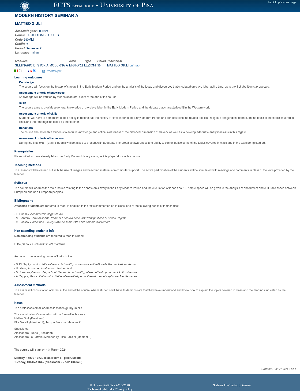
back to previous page (282, 2)
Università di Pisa (104, 385)
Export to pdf (53, 71)
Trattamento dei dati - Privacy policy (109, 389)
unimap (134, 65)
